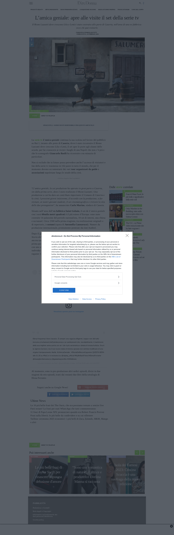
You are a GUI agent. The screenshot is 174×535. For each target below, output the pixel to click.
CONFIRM (64, 290)
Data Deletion (74, 299)
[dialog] (87, 267)
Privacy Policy (100, 299)
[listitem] (87, 277)
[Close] (128, 236)
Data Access (87, 299)
